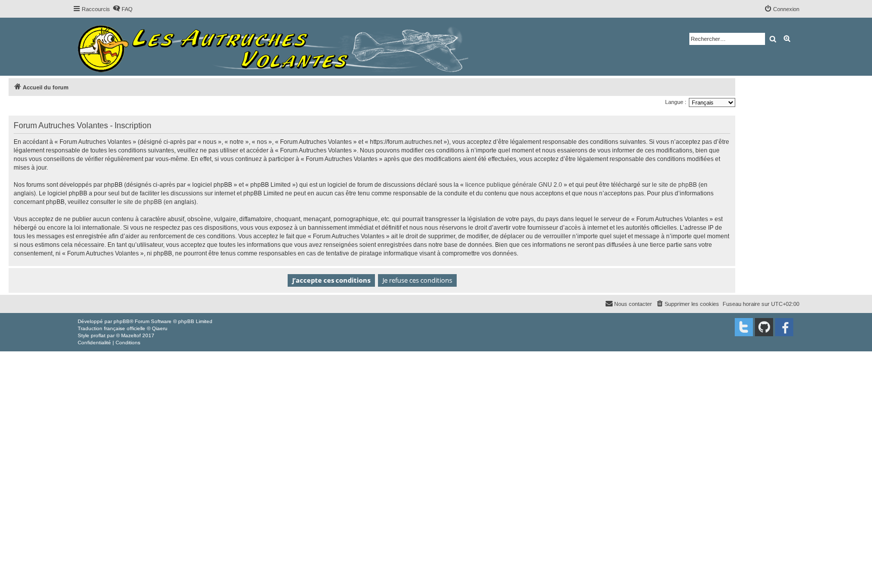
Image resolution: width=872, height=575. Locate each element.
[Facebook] (784, 327)
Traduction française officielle (111, 328)
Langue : (675, 102)
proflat (98, 335)
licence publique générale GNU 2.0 (513, 184)
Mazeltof (131, 335)
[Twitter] (744, 327)
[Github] (764, 327)
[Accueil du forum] (276, 46)
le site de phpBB (674, 184)
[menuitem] (123, 9)
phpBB (122, 321)
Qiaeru (160, 328)
